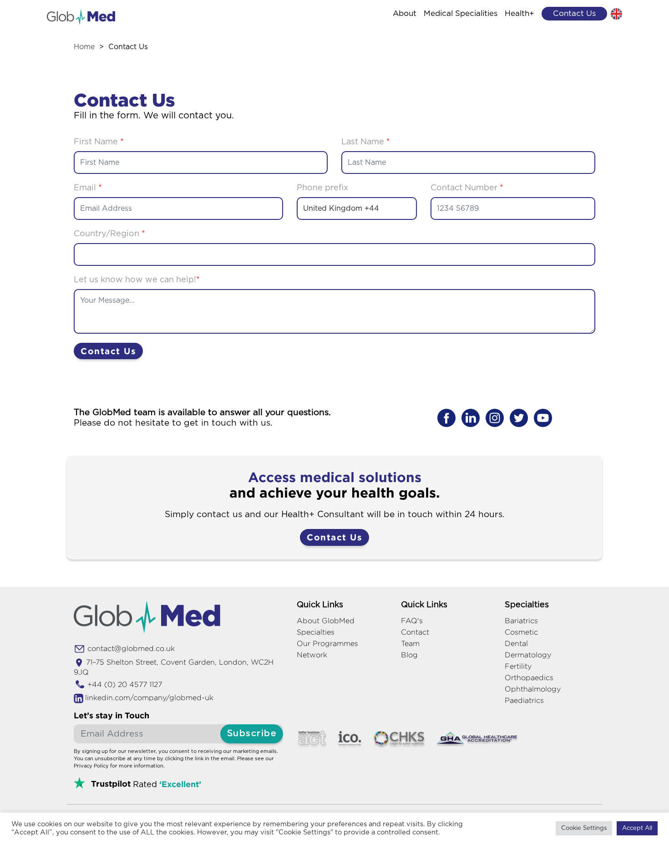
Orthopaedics (529, 677)
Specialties (315, 632)
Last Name (365, 142)
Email (88, 188)
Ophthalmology (533, 689)
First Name (99, 142)
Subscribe (252, 733)
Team (410, 643)
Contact (415, 632)
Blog (409, 655)
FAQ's (412, 621)
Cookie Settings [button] (584, 828)
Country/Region (109, 234)
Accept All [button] (637, 828)
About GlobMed (326, 621)
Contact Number (467, 188)
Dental (516, 643)
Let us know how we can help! (137, 280)
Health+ (519, 13)
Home (84, 47)
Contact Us (108, 351)
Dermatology (528, 655)
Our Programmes (327, 643)
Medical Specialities (460, 13)
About (404, 13)
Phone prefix (322, 188)
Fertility (518, 666)
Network (312, 655)
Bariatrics (521, 621)
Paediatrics (524, 700)
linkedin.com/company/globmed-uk (149, 698)
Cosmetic (521, 632)
